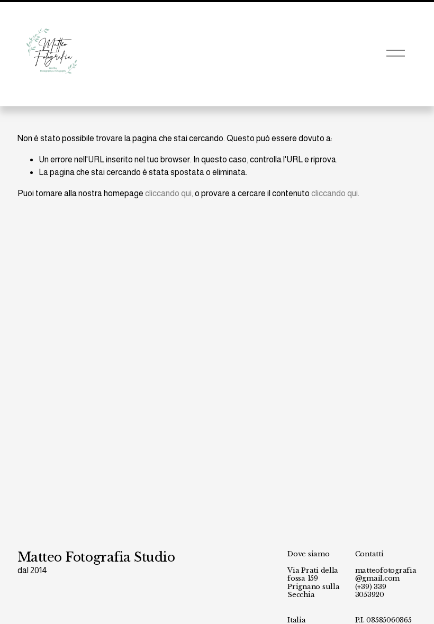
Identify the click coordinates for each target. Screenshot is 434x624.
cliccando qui (168, 193)
